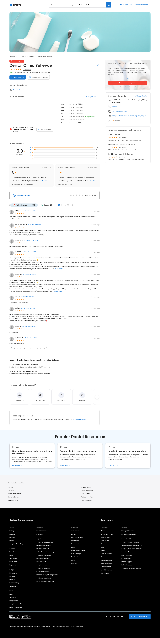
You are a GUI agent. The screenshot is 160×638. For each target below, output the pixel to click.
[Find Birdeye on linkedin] (114, 616)
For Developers (126, 558)
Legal (73, 547)
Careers (103, 557)
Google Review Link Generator (131, 549)
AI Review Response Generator (131, 545)
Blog (102, 547)
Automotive (75, 531)
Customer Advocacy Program (131, 568)
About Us (104, 531)
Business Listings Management (47, 575)
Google (117, 120)
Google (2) (48, 205)
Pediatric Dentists (87, 497)
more (44, 180)
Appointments (14, 558)
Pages (11, 541)
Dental (23, 57)
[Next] (97, 397)
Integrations (13, 601)
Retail (73, 560)
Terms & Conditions (16, 626)
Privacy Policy (28, 626)
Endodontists (85, 494)
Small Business (41, 531)
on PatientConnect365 (29, 211)
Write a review (126, 5)
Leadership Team (107, 534)
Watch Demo (105, 537)
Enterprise (39, 534)
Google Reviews (41, 565)
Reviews (12, 534)
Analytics (12, 597)
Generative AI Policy (62, 626)
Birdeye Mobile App (15, 607)
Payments (12, 565)
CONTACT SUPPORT (139, 616)
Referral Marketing (42, 558)
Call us (114, 107)
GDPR (43, 626)
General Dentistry (14, 497)
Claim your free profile (127, 83)
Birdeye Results (106, 567)
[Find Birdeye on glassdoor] (126, 616)
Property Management (79, 550)
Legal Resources (106, 570)
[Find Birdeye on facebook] (106, 616)
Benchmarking (14, 583)
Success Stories (106, 560)
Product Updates (106, 554)
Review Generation (42, 549)
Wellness (74, 563)
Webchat (12, 552)
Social (11, 555)
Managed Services (127, 531)
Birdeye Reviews (106, 563)
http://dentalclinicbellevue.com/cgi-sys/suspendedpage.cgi (129, 116)
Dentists (31, 57)
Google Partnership (15, 604)
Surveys (12, 576)
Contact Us (105, 573)
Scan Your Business (127, 552)
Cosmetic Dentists (14, 494)
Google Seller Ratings (16, 544)
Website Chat (41, 562)
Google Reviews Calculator (130, 542)
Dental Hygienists (87, 490)
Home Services (76, 544)
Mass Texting (13, 562)
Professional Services (128, 534)
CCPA (53, 626)
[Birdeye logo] (15, 4)
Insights (12, 579)
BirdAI (11, 594)
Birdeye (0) (65, 205)
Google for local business (44, 542)
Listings (12, 531)
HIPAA (48, 626)
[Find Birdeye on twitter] (110, 616)
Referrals (12, 537)
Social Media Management (45, 581)
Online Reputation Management (47, 552)
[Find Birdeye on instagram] (118, 616)
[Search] (108, 5)
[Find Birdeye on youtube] (122, 616)
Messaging (13, 573)
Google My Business (43, 568)
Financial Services (77, 537)
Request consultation (40, 77)
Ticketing (12, 586)
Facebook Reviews (42, 571)
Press (103, 550)
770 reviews (27, 69)
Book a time (105, 541)
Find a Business (126, 555)
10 (44, 348)
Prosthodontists (86, 500)
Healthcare (75, 541)
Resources (104, 544)
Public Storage (76, 554)
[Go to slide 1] (127, 78)
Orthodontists (13, 500)
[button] (47, 348)
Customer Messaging (43, 555)
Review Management (43, 545)
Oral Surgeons (86, 487)
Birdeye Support (126, 562)
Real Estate (75, 557)
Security (37, 626)
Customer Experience (43, 578)
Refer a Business (127, 565)
